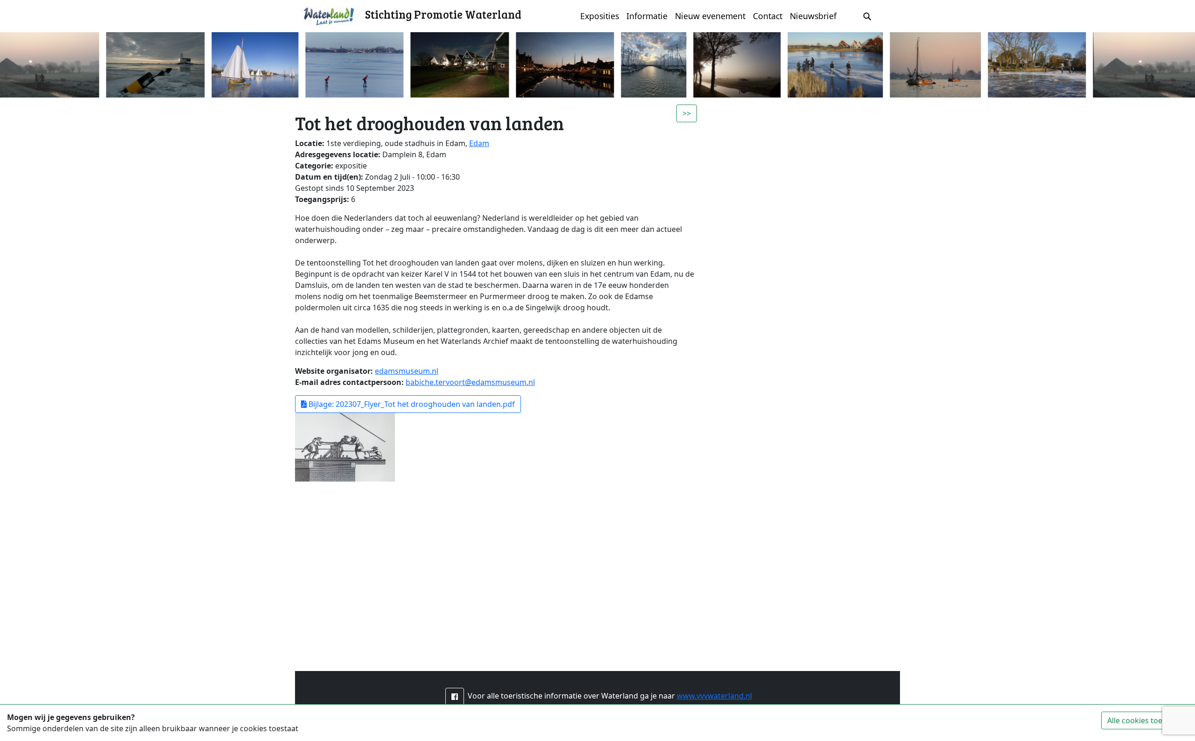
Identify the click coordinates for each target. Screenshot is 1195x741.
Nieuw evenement (710, 15)
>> (686, 113)
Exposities (599, 15)
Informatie (647, 15)
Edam (479, 143)
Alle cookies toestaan (1144, 720)
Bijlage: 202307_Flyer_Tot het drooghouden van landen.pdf (411, 404)
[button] (454, 697)
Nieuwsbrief (813, 15)
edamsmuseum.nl (406, 371)
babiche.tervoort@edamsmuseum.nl (470, 382)
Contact (767, 15)
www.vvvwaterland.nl (714, 696)
